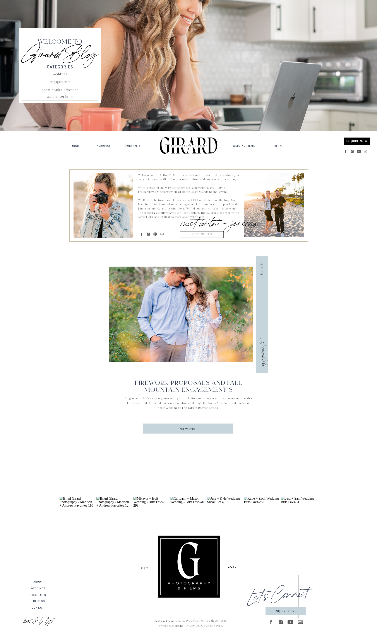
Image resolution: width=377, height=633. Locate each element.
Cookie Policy (214, 626)
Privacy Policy (195, 626)
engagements (261, 354)
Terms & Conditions (170, 626)
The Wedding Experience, (154, 213)
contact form (146, 217)
